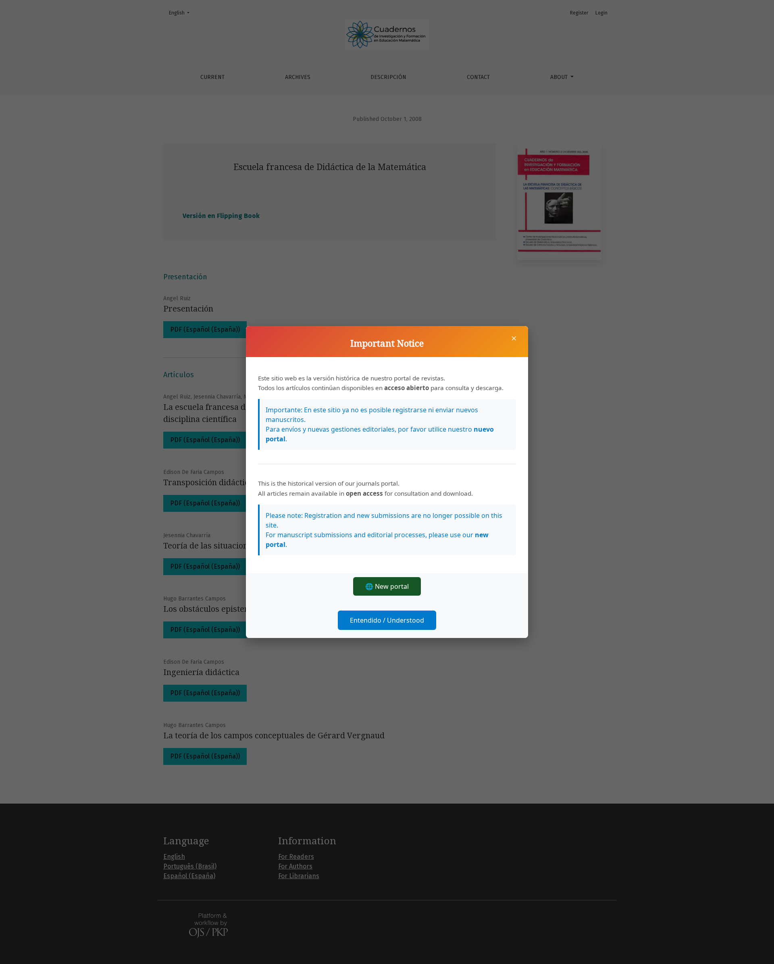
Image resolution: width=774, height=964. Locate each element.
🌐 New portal (387, 586)
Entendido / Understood (387, 620)
